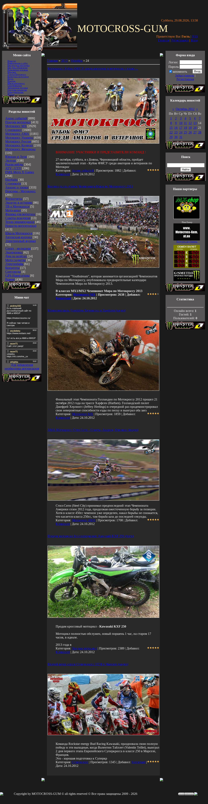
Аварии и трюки (16, 187)
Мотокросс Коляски (19, 145)
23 (176, 132)
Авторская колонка (18, 237)
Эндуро (10, 160)
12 (190, 123)
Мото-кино (13, 210)
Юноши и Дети (16, 156)
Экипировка (14, 252)
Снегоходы (13, 271)
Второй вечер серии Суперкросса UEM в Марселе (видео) (88, 664)
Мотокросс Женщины (20, 149)
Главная (163, 40)
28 (199, 132)
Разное (10, 279)
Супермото (13, 183)
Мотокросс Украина (19, 137)
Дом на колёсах (16, 256)
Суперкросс (13, 130)
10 (180, 123)
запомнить (179, 71)
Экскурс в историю (18, 202)
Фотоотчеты (13, 198)
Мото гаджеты (15, 260)
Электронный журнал (20, 241)
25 (185, 132)
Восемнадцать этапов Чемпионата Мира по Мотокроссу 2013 (90, 186)
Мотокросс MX (16, 126)
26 (190, 132)
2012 (64, 60)
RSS (195, 36)
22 (171, 132)
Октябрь (76, 60)
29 (171, 137)
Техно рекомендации (19, 222)
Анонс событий (16, 118)
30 (176, 137)
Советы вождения (17, 218)
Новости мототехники (20, 225)
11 (185, 123)
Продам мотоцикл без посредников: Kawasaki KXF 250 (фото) (91, 536)
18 (185, 127)
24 (180, 132)
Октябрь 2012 (185, 109)
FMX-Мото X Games (19, 172)
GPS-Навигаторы (17, 275)
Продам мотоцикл (17, 122)
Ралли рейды (14, 164)
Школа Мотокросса (18, 233)
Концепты (12, 267)
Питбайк (11, 179)
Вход (194, 40)
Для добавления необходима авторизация (22, 366)
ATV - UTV (13, 168)
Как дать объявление (18, 68)
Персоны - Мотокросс (20, 191)
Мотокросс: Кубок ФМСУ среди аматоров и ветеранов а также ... (93, 68)
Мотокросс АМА (17, 133)
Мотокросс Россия (18, 141)
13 (195, 123)
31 (180, 137)
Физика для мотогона (20, 214)
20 (195, 127)
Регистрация (180, 40)
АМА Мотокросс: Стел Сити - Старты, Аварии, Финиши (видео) (93, 430)
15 (171, 127)
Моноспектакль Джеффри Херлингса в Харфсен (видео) (87, 310)
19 (190, 127)
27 (195, 132)
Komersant (63, 174)
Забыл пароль (184, 75)
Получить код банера (187, 241)
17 (180, 127)
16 (176, 127)
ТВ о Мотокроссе (17, 206)
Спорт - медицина (17, 248)
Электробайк (14, 264)
